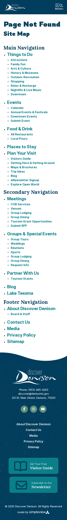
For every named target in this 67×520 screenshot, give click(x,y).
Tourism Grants (22, 278)
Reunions (17, 248)
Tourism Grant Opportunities (31, 221)
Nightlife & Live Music (26, 90)
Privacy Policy (21, 335)
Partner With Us (23, 273)
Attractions (19, 60)
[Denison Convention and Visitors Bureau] (14, 7)
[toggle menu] (59, 7)
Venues (16, 208)
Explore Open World (25, 184)
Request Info (20, 265)
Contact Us (18, 322)
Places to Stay (21, 146)
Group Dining (20, 217)
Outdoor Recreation (25, 77)
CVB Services (20, 204)
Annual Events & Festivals (29, 112)
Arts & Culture (21, 68)
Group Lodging (21, 213)
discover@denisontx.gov (33, 393)
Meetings (16, 198)
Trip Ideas (18, 171)
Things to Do (20, 54)
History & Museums (24, 73)
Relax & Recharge (23, 85)
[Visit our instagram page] (33, 409)
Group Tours (20, 239)
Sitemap (15, 341)
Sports (15, 252)
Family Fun (18, 64)
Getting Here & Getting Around (32, 163)
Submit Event (20, 120)
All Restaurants (22, 134)
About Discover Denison (31, 308)
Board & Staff (20, 314)
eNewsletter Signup (25, 180)
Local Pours (19, 138)
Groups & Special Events (32, 233)
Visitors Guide (21, 158)
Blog (14, 176)
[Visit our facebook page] (24, 409)
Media (13, 328)
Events (14, 102)
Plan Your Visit (21, 153)
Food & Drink (20, 128)
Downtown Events (24, 116)
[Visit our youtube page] (43, 409)
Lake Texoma (20, 293)
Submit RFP (19, 225)
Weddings (18, 243)
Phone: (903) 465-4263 (33, 389)
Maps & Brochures (24, 167)
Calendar (17, 108)
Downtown (18, 94)
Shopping (17, 81)
